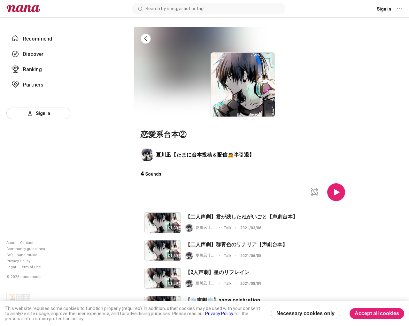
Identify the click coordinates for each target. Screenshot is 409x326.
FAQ (9, 255)
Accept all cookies (377, 313)
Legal (11, 267)
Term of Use (30, 267)
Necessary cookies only (305, 313)
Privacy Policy (18, 261)
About (11, 243)
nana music (27, 255)
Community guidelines (25, 249)
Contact (26, 243)
